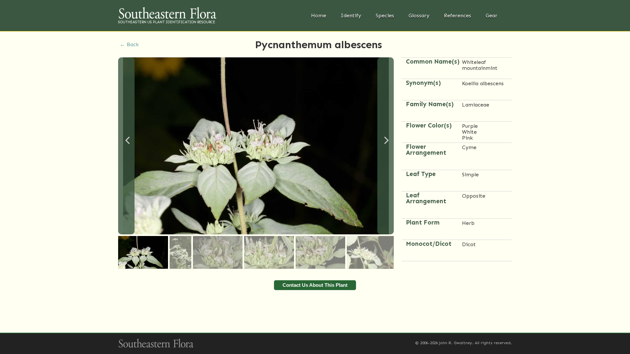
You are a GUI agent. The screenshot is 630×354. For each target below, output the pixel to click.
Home (318, 15)
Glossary (419, 15)
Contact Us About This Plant (315, 285)
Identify (351, 15)
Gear (491, 15)
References (457, 15)
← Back (129, 44)
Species (385, 15)
